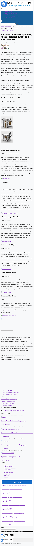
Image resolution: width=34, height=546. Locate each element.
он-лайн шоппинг (20, 410)
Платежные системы (10, 468)
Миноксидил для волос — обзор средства (14, 445)
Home (2, 26)
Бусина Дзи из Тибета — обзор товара (13, 421)
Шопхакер (8, 12)
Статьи (6, 15)
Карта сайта (8, 18)
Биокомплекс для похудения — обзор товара (13, 513)
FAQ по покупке (8, 472)
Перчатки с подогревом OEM (10, 457)
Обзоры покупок (8, 466)
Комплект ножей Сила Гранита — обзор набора (17, 433)
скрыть (10, 390)
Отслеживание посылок (13, 16)
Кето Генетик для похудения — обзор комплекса (13, 505)
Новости (6, 475)
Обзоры (8, 30)
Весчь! (6, 471)
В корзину (8, 26)
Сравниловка (7, 469)
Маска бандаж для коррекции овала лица (12, 497)
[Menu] (1, 21)
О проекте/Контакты (11, 13)
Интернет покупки (9, 410)
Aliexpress (6, 465)
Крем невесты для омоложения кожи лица (12, 489)
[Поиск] (17, 9)
